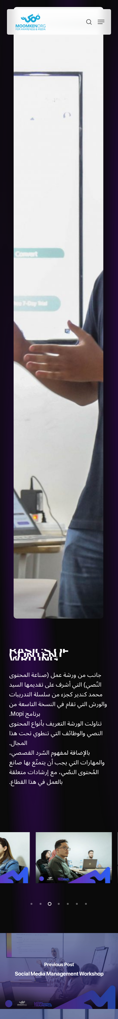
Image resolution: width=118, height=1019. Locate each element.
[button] (101, 22)
